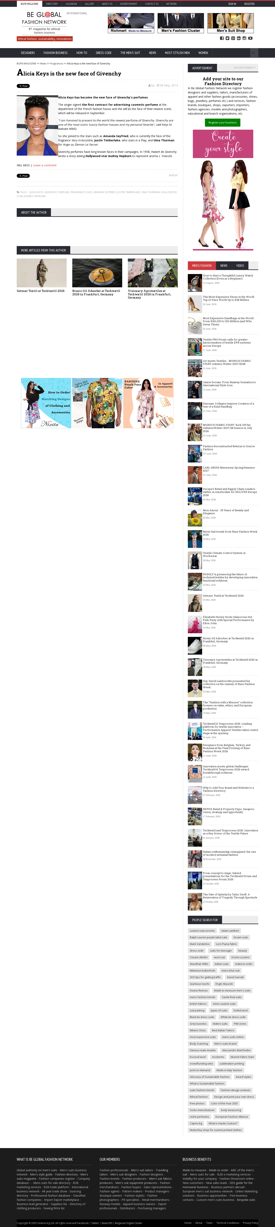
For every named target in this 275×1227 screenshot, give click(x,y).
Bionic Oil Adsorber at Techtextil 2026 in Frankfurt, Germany (96, 292)
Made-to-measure (194, 1170)
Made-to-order (218, 1170)
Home (187, 1223)
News (152, 53)
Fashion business (56, 53)
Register (249, 4)
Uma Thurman (150, 192)
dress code (197, 950)
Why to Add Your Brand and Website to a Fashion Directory (228, 789)
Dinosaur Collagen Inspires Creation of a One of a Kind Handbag (228, 405)
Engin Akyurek (224, 984)
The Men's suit (130, 53)
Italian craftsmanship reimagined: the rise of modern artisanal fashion (229, 853)
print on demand (200, 1070)
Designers (28, 53)
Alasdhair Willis (199, 964)
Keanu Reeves (199, 990)
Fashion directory (66, 1174)
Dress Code (104, 53)
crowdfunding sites (201, 1063)
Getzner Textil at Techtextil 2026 (40, 291)
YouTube (250, 38)
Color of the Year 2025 (224, 1103)
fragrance (78, 192)
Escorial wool (198, 1057)
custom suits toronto (202, 930)
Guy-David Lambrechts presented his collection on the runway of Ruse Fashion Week (229, 684)
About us (107, 4)
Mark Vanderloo (200, 944)
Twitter (227, 38)
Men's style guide (41, 1174)
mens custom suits (224, 1004)
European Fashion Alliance (232, 1116)
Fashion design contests (235, 1090)
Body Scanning (199, 1043)
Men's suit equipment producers (136, 1183)
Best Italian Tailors (223, 1030)
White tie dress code (233, 1017)
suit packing (197, 1010)
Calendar (71, 4)
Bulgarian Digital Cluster (128, 1223)
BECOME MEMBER (243, 67)
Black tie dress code (202, 1017)
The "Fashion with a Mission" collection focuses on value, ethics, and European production (228, 705)
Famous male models (203, 1050)
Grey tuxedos (198, 1023)
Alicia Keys (36, 192)
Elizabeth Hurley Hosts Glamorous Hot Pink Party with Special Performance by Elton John (228, 620)
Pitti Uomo (240, 1023)
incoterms (218, 1057)
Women (203, 53)
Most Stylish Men (177, 53)
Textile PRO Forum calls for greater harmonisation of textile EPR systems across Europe (227, 343)
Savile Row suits (232, 997)
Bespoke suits (246, 1200)
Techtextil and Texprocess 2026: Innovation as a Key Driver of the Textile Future (230, 832)
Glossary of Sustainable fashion (210, 1077)
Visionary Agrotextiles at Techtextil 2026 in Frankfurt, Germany (149, 294)
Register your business (223, 122)
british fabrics (198, 1004)
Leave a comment (45, 165)
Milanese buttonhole (202, 970)
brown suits (241, 937)
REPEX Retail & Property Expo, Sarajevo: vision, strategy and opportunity (229, 810)
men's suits (49, 1170)
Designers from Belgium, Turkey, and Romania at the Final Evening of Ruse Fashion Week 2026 (226, 748)
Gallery (89, 4)
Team (209, 1223)
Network (171, 4)
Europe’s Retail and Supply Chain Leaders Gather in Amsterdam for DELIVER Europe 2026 (230, 492)
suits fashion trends (202, 1090)
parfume (63, 192)
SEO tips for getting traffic (205, 977)
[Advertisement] (137, 332)
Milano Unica (198, 1030)
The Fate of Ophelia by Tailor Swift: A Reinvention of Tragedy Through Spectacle (230, 896)
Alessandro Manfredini (236, 1050)
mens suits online (233, 1037)
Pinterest (233, 38)
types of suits (219, 1010)
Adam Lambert (230, 930)
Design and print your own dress (234, 1097)
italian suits (222, 964)
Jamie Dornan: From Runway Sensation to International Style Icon (229, 383)
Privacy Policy (250, 1223)
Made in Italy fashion (229, 1070)
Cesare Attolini (199, 957)
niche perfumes (199, 1116)
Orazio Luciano (240, 957)
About (198, 1223)
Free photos (197, 1103)
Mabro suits (220, 1023)
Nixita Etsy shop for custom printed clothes (216, 1130)
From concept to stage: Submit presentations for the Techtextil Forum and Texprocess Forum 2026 (230, 876)
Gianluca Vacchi (199, 984)
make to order (243, 964)
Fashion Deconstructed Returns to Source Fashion (229, 447)
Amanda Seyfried (104, 192)
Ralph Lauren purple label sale (208, 937)
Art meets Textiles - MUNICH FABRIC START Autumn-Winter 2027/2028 (227, 362)
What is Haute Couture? (223, 1123)
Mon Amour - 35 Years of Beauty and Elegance (226, 511)
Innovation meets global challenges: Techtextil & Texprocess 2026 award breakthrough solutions (226, 769)
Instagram (244, 38)
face (89, 192)
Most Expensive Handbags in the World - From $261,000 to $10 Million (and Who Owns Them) (229, 321)
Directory (52, 4)
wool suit (219, 957)
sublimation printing (232, 1063)
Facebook (222, 38)
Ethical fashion (199, 1097)
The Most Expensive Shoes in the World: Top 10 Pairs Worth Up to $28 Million (229, 298)
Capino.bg (196, 1123)
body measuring (231, 1110)
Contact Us (151, 4)
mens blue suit (231, 970)
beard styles (243, 1077)
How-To (82, 53)
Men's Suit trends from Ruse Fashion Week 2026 (230, 533)
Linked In (239, 38)
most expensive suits (203, 1037)
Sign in (232, 4)
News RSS (107, 1223)
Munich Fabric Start (242, 1057)
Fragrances (56, 63)
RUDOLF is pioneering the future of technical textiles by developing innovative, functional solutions (230, 577)
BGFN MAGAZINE (26, 63)
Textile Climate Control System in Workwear (224, 554)
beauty (242, 950)
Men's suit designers (123, 1174)
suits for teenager (221, 950)
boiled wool (241, 1010)
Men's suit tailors (142, 1170)
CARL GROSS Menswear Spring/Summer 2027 (229, 469)
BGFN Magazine (29, 4)
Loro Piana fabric (226, 944)
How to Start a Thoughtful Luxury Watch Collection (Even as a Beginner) (228, 277)
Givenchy (50, 192)
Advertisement (128, 4)
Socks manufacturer (202, 1110)
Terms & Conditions (227, 1223)
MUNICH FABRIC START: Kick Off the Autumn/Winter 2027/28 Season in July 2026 (227, 428)
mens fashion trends (202, 997)
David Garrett (235, 977)
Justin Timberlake (128, 192)
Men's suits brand (225, 1043)
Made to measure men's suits (232, 990)
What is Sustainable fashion (207, 1083)
